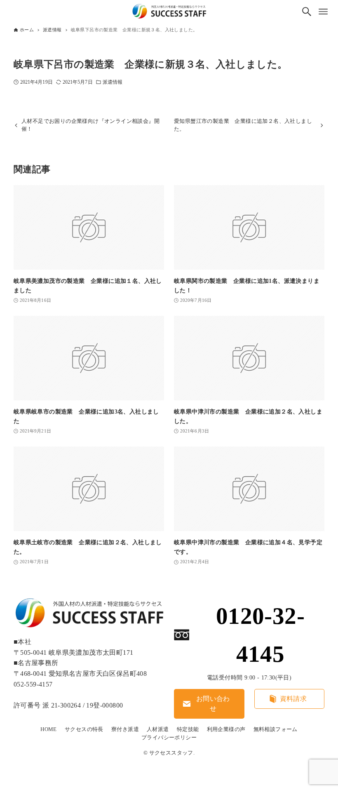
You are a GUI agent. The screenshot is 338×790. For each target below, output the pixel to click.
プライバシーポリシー (169, 738)
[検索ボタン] (306, 11)
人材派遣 (158, 729)
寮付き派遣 (125, 729)
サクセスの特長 (84, 729)
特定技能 (188, 729)
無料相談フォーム (276, 729)
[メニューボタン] (323, 11)
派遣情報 (112, 82)
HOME (48, 729)
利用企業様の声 (226, 729)
